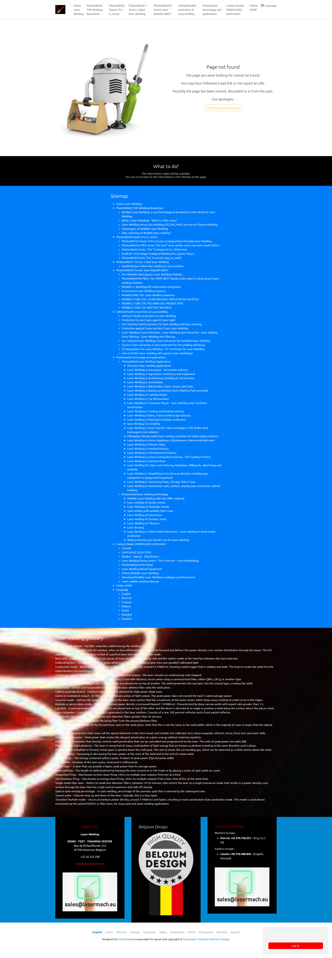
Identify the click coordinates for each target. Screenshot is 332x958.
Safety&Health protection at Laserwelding (142, 311)
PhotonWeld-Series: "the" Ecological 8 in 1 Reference (154, 249)
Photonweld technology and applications (141, 357)
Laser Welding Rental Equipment (142, 568)
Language (122, 589)
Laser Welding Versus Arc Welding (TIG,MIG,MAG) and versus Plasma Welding (169, 224)
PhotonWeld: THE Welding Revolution (139, 208)
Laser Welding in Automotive (145, 382)
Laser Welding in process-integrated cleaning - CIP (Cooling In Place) (169, 456)
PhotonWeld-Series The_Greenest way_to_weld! (151, 257)
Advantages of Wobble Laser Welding (145, 228)
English (126, 593)
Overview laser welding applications (149, 365)
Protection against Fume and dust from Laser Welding (155, 328)
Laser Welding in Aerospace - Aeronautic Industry (157, 369)
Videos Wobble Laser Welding (140, 573)
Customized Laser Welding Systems (144, 290)
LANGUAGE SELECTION (136, 552)
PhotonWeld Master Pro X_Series (136, 237)
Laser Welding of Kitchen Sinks (146, 444)
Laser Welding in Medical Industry (148, 448)
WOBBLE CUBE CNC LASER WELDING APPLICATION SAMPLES (160, 299)
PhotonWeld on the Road (137, 564)
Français (127, 602)
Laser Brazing (135, 527)
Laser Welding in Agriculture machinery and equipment (161, 373)
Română (127, 614)
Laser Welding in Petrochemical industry (152, 452)
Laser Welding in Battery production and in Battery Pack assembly (167, 390)
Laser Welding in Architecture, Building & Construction (160, 378)
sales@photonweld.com (89, 863)
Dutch (125, 610)
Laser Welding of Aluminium (144, 515)
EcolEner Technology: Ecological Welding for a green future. (158, 253)
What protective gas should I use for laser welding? (158, 539)
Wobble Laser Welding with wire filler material (155, 498)
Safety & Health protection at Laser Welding (149, 315)
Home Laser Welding (129, 203)
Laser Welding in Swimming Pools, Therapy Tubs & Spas (161, 481)
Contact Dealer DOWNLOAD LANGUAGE (141, 544)
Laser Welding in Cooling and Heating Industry (155, 411)
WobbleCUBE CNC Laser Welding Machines (148, 295)
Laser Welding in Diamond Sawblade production (156, 419)
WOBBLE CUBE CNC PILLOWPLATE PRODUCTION (152, 303)
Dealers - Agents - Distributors (140, 556)
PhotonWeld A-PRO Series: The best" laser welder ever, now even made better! (171, 245)
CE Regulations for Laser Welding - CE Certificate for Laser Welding (163, 349)
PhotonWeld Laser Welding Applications (146, 361)
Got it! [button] (295, 945)
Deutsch (127, 597)
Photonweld (126, 939)
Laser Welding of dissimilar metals (148, 506)
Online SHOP (124, 585)
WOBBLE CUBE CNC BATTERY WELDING (147, 307)
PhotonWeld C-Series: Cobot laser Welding (142, 261)
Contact (126, 548)
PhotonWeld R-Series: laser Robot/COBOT (142, 270)
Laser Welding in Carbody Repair (147, 394)
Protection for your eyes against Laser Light (148, 320)
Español (126, 618)
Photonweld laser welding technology (145, 494)
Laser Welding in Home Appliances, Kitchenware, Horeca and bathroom (171, 440)
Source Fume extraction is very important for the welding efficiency (163, 344)
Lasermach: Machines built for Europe (206, 939)
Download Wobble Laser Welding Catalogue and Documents (158, 577)
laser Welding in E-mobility (143, 423)
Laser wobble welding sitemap (140, 581)
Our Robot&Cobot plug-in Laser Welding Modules (152, 274)
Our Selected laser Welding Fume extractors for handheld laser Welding (166, 340)
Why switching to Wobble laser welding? (146, 232)
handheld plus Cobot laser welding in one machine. (153, 266)
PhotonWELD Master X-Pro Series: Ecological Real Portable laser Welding (167, 241)
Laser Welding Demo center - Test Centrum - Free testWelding (160, 560)
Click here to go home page (223, 107)
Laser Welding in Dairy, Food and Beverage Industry (159, 415)
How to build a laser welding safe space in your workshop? (157, 353)
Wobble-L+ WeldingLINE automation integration (151, 286)
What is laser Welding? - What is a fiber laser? (149, 220)
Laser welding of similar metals (146, 502)
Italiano (126, 606)
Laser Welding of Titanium (143, 523)
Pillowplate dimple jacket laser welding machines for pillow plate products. (173, 436)
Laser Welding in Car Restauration (148, 398)
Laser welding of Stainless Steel (146, 519)
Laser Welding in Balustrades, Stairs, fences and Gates (160, 386)
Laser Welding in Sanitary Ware (146, 461)
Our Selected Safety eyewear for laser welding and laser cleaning (162, 324)
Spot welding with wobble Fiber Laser (150, 510)
